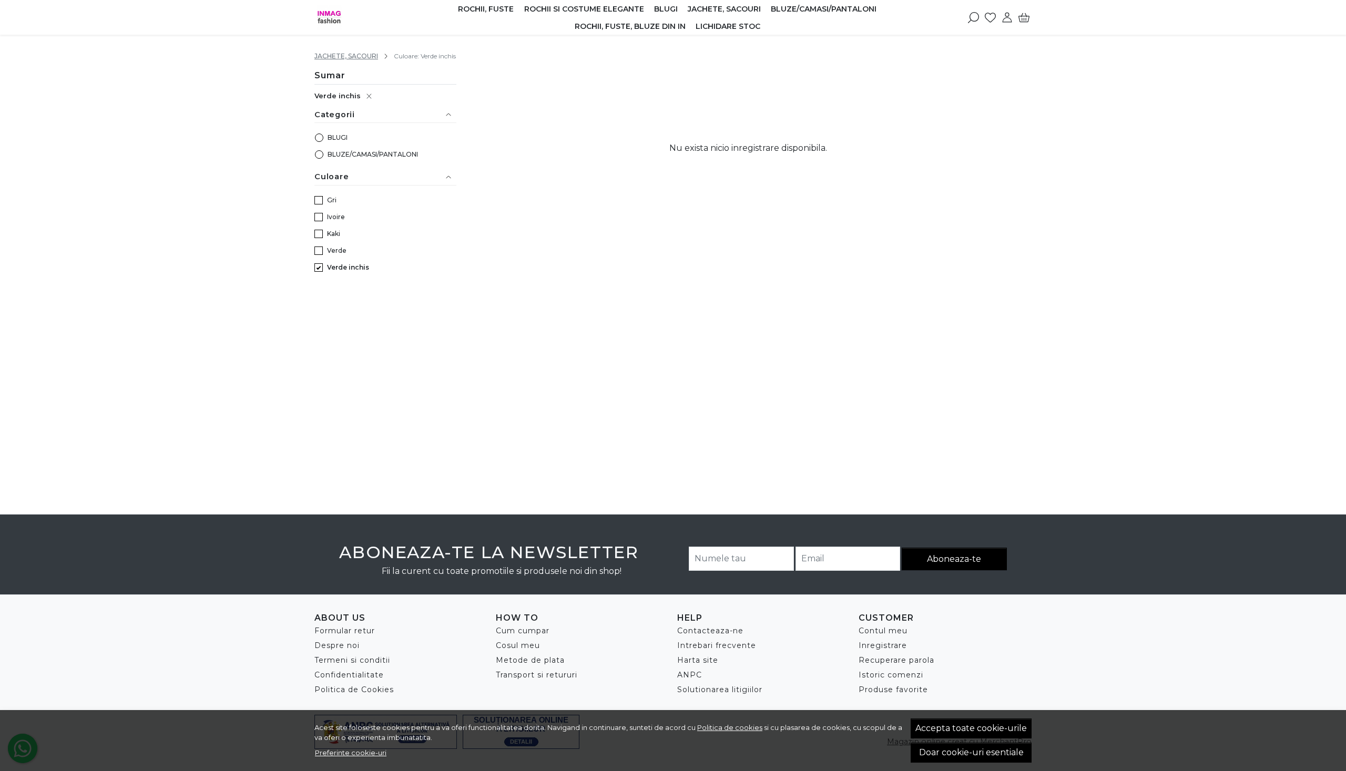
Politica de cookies (729, 727)
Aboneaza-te (954, 559)
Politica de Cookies (354, 689)
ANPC (689, 675)
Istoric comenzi (891, 675)
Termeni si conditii (352, 660)
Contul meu (883, 630)
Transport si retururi (536, 675)
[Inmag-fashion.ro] (368, 17)
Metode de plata (530, 660)
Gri (331, 200)
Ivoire (336, 217)
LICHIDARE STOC (728, 26)
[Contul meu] (1007, 17)
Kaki (333, 234)
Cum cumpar (522, 630)
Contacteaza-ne (710, 630)
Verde (336, 250)
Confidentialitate (349, 675)
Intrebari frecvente (716, 645)
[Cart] (1023, 17)
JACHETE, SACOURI (724, 9)
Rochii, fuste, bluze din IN (630, 26)
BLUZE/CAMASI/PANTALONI (823, 9)
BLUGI (666, 9)
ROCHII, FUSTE (486, 9)
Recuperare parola (896, 660)
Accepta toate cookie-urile (971, 728)
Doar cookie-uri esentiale (971, 752)
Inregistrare (883, 645)
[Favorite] (990, 17)
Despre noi (337, 645)
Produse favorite (893, 689)
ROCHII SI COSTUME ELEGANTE (584, 9)
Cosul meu (518, 645)
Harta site (697, 660)
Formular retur (344, 630)
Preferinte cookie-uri (350, 752)
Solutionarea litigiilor (719, 689)
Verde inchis (337, 95)
